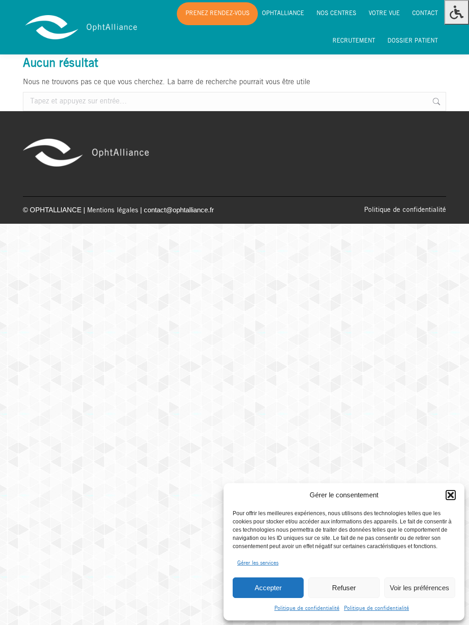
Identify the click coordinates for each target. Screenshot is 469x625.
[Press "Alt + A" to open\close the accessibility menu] (456, 12)
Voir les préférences (419, 588)
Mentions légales (112, 210)
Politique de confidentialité (306, 608)
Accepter (268, 588)
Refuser (344, 588)
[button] (450, 495)
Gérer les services (257, 563)
